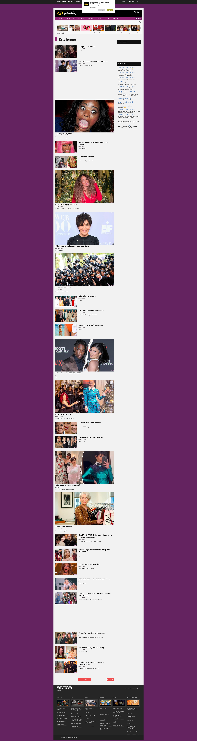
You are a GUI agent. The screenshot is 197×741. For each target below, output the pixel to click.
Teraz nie (101, 10)
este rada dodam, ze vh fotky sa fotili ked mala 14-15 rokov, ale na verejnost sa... (129, 111)
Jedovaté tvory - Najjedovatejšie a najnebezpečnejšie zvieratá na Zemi (131, 715)
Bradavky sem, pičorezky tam (90, 325)
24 (76, 71)
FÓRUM (138, 18)
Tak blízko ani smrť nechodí (89, 423)
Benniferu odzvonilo (84, 32)
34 (113, 244)
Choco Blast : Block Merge (63, 718)
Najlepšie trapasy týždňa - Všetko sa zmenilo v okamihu (91, 723)
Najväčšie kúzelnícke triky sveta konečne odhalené (132, 732)
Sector (58, 1)
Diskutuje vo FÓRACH (133, 22)
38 (76, 603)
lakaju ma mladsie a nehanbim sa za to (127, 100)
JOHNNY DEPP (77, 22)
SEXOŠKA (63, 22)
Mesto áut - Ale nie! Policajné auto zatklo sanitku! (104, 714)
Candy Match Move (61, 721)
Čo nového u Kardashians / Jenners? (93, 61)
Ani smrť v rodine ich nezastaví (91, 310)
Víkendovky (87, 712)
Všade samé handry (63, 526)
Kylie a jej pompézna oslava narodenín (94, 579)
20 (76, 589)
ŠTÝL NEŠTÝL (90, 18)
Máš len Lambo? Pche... (90, 715)
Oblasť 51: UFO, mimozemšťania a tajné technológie (132, 722)
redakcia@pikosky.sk (72, 737)
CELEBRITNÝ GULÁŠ (103, 18)
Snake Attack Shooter (61, 712)
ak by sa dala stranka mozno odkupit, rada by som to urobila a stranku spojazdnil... (128, 122)
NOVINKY (62, 18)
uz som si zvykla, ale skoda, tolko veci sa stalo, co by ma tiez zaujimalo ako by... (128, 74)
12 (113, 483)
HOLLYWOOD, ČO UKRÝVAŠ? (125, 102)
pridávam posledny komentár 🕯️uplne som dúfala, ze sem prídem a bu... (128, 69)
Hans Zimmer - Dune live (118, 708)
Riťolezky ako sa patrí (87, 296)
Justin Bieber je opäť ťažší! (121, 32)
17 (113, 202)
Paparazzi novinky (63, 287)
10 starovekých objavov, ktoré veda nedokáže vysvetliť (132, 710)
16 (76, 320)
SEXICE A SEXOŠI (78, 18)
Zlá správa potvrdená (87, 46)
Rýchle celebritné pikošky (89, 564)
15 (76, 643)
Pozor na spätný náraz (90, 726)
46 (76, 56)
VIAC (84, 680)
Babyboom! (107, 32)
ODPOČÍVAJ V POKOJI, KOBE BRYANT (128, 125)
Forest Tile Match (61, 724)
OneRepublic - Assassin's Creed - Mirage (118, 712)
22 (113, 370)
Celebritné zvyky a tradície (66, 204)
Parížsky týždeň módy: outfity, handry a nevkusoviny (94, 594)
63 (113, 131)
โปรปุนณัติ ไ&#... (121, 103)
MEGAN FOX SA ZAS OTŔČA (125, 98)
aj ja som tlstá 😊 (122, 107)
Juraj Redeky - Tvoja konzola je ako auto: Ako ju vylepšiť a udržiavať (76, 715)
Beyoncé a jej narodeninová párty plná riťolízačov (94, 550)
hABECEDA (115, 18)
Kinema (64, 1)
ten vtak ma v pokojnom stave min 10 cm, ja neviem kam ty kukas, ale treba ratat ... (128, 83)
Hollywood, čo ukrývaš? (97, 32)
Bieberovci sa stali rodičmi (73, 32)
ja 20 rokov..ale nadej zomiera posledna (127, 79)
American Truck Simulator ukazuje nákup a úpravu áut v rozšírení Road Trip (77, 710)
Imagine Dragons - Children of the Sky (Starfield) (117, 717)
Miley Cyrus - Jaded (117, 725)
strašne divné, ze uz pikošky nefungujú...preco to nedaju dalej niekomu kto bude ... (128, 88)
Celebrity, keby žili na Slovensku (91, 633)
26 (113, 285)
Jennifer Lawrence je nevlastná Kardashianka (91, 663)
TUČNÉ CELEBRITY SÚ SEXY (125, 106)
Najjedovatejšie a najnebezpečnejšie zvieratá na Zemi (131, 727)
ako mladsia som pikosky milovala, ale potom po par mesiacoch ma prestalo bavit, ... (128, 117)
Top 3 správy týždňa (63, 134)
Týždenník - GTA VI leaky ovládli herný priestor (76, 720)
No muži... (87, 718)
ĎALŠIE (109, 680)
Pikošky (78, 1)
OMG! (69, 18)
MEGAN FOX (70, 22)
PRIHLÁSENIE (135, 1)
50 (113, 524)
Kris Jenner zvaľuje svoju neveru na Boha (72, 246)
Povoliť (110, 10)
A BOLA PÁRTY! (122, 81)
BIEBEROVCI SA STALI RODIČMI (126, 67)
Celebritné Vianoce (86, 156)
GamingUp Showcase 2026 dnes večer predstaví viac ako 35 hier (77, 725)
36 (76, 560)
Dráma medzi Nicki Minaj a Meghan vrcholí (93, 143)
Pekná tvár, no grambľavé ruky (91, 647)
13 (76, 545)
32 (113, 412)
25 (76, 433)
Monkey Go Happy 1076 (62, 715)
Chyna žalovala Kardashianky (90, 437)
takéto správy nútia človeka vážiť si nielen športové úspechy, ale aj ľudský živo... (127, 127)
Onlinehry (71, 1)
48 (76, 574)
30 (76, 167)
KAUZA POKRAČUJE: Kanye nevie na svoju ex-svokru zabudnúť (95, 536)
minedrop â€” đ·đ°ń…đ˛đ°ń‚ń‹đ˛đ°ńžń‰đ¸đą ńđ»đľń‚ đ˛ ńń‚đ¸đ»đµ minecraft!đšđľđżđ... (128, 95)
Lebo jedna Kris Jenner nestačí (67, 485)
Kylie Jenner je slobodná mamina (68, 373)
